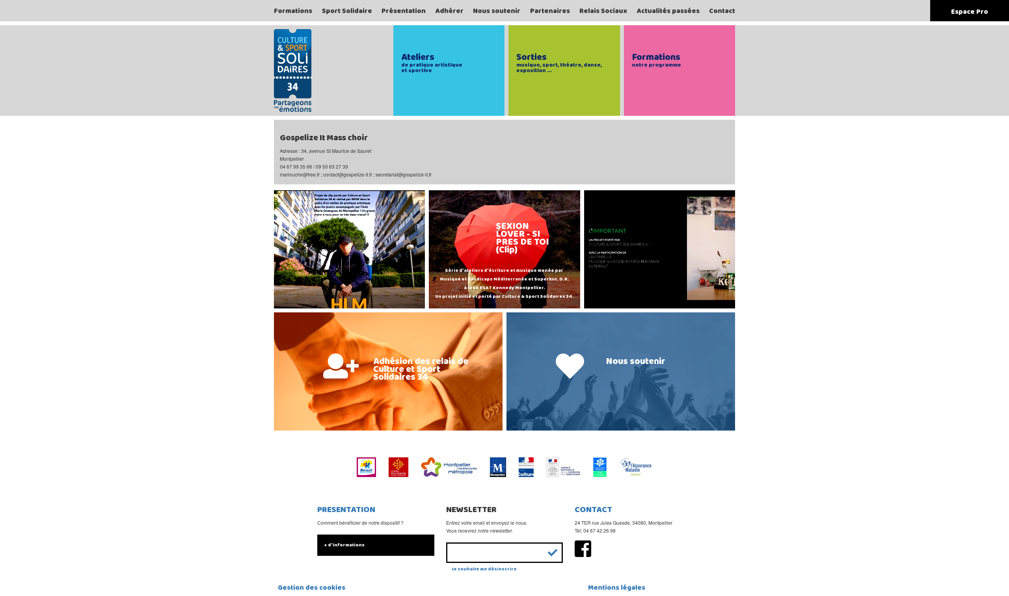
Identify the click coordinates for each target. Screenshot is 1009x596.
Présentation (404, 11)
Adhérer (450, 11)
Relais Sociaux (603, 11)
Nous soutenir (496, 11)
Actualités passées (668, 11)
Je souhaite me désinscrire (484, 569)
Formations (293, 11)
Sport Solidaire (347, 11)
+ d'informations (344, 545)
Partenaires (550, 11)
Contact (722, 11)
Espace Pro (969, 11)
